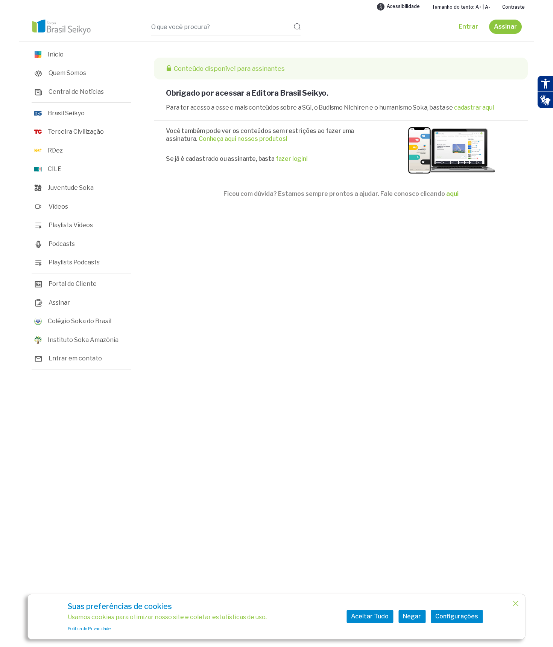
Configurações (456, 616)
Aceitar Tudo (370, 616)
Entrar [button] (468, 26)
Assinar (505, 26)
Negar (412, 616)
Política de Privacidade (89, 628)
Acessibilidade (403, 6)
